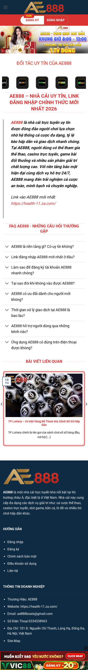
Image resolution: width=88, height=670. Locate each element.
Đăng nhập (15, 542)
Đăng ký (13, 549)
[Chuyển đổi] (7, 247)
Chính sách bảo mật (21, 556)
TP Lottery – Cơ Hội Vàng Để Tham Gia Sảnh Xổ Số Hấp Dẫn (44, 423)
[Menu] (5, 7)
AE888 (17, 122)
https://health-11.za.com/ (33, 203)
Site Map (13, 641)
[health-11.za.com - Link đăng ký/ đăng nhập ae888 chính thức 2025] (44, 7)
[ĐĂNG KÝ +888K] (44, 20)
